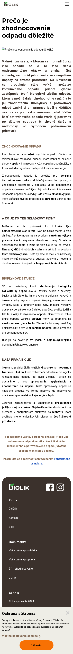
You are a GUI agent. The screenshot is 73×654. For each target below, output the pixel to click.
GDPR (12, 577)
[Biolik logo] (11, 4)
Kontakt (13, 517)
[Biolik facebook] (50, 488)
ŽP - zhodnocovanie (21, 568)
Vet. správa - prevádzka (23, 550)
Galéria (13, 508)
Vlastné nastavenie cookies (20, 635)
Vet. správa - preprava (22, 559)
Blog (11, 526)
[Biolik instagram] (60, 488)
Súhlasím (36, 645)
